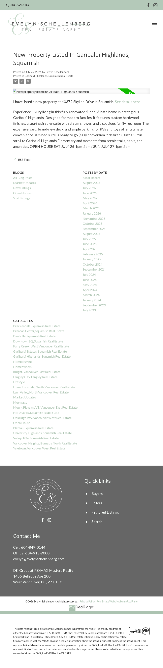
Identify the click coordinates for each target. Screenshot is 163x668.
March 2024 (91, 295)
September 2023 (94, 305)
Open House (21, 423)
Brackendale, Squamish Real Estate (36, 326)
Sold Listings (21, 198)
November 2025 (94, 218)
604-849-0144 (20, 5)
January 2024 (92, 300)
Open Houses (22, 193)
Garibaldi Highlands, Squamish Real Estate (49, 75)
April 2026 (90, 203)
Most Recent (91, 178)
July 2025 (89, 239)
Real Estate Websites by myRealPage (117, 601)
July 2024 (89, 274)
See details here (127, 101)
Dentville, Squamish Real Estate (34, 336)
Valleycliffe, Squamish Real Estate (36, 438)
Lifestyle (19, 382)
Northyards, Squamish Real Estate (36, 412)
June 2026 (90, 193)
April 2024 (90, 290)
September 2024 (94, 269)
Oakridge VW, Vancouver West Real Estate (42, 418)
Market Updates (24, 182)
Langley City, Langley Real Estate (35, 377)
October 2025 (92, 223)
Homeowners (22, 367)
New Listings (22, 188)
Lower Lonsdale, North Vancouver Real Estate (44, 387)
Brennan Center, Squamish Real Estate (38, 331)
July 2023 (89, 310)
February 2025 (93, 254)
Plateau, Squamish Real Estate (33, 428)
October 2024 (92, 264)
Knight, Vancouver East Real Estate (36, 372)
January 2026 (92, 213)
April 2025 (90, 249)
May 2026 (90, 198)
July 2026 (89, 188)
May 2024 (90, 284)
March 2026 (91, 208)
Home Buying (22, 361)
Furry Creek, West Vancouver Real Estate (41, 346)
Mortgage (20, 402)
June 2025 (90, 244)
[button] (17, 5)
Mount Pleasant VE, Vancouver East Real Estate (45, 407)
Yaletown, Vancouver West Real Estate (39, 448)
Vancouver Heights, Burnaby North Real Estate (45, 443)
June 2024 (90, 280)
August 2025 (91, 233)
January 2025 (92, 259)
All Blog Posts (22, 178)
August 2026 (91, 182)
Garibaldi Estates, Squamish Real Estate (40, 351)
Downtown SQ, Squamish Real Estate (38, 341)
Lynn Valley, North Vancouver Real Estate (41, 392)
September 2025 (94, 229)
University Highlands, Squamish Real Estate (42, 433)
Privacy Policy (87, 601)
